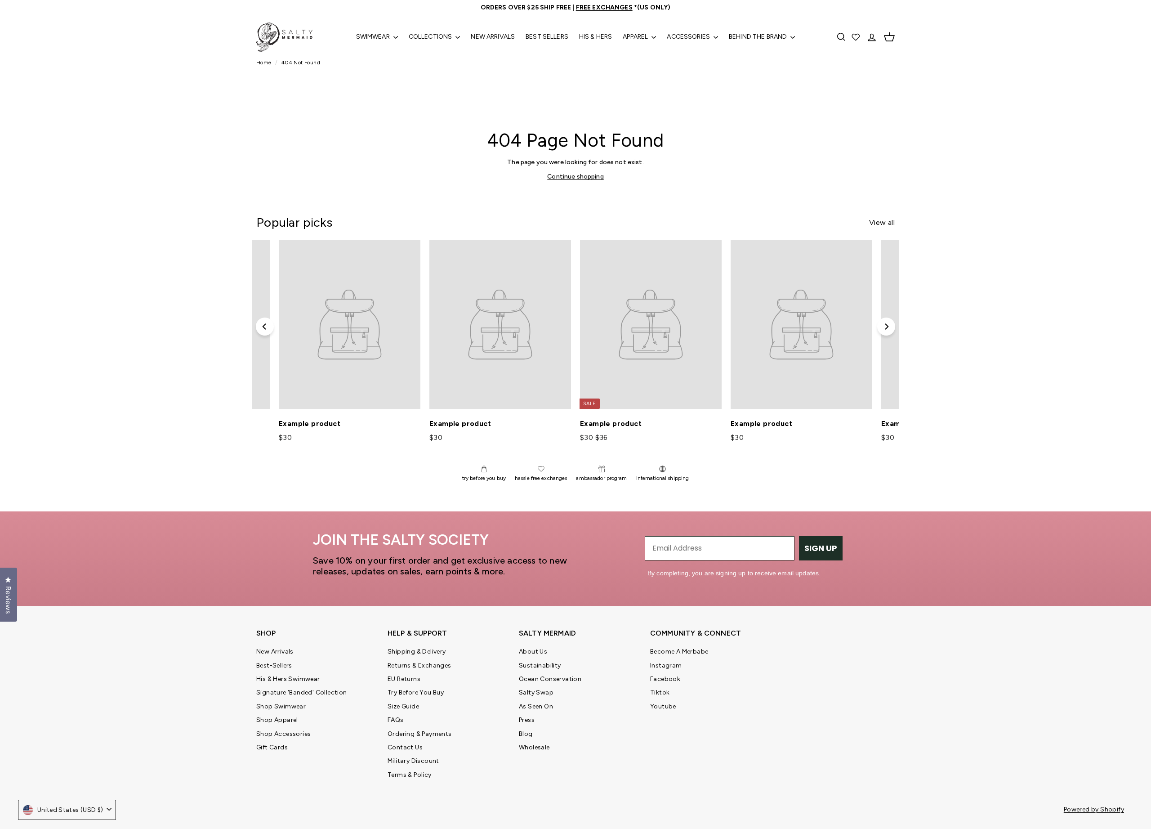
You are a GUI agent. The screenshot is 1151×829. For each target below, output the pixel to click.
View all (882, 222)
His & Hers (595, 36)
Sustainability (540, 665)
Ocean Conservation (550, 679)
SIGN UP (820, 548)
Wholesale (534, 747)
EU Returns (404, 679)
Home (264, 62)
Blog (526, 734)
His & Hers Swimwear (288, 679)
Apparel (636, 36)
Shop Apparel (277, 720)
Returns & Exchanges (419, 665)
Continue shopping (575, 176)
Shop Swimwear (281, 706)
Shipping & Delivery (417, 651)
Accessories (689, 36)
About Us (533, 651)
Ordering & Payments (420, 734)
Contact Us (405, 747)
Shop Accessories (283, 734)
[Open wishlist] (856, 37)
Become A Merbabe (679, 651)
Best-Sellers (274, 665)
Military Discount (413, 761)
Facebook (665, 679)
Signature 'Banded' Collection (301, 692)
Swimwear (373, 36)
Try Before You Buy (416, 692)
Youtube (663, 706)
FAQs (396, 720)
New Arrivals (493, 36)
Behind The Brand (758, 36)
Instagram (666, 665)
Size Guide (403, 706)
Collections (431, 36)
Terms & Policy (410, 775)
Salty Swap (536, 692)
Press (527, 720)
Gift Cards (272, 747)
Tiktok (659, 692)
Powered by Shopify (1094, 809)
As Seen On (536, 706)
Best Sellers (547, 36)
